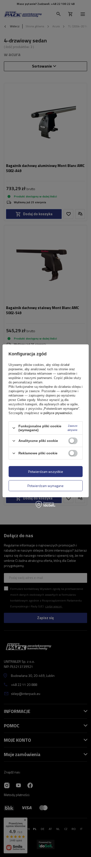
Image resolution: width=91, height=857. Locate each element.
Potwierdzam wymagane (45, 485)
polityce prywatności (57, 413)
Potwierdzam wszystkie (45, 471)
